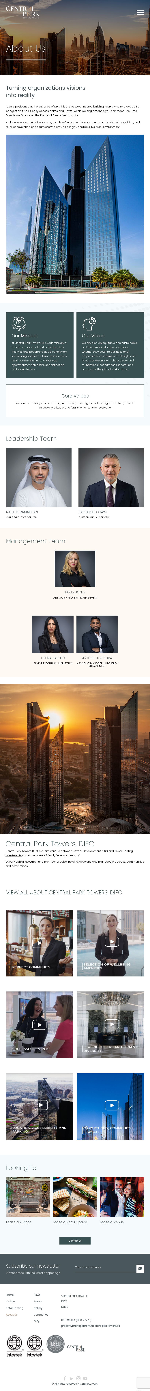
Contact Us (75, 1241)
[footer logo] (75, 1348)
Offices (11, 1301)
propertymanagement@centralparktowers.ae (73, 1326)
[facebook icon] (65, 1379)
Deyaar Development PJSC (90, 851)
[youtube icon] (85, 1379)
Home (10, 1295)
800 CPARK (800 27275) (73, 1320)
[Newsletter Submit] (140, 1269)
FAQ (36, 1321)
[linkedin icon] (72, 1379)
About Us (11, 1314)
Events (38, 1301)
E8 (143, 1390)
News (37, 1295)
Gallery (38, 1308)
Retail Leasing (14, 1308)
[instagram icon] (78, 1379)
